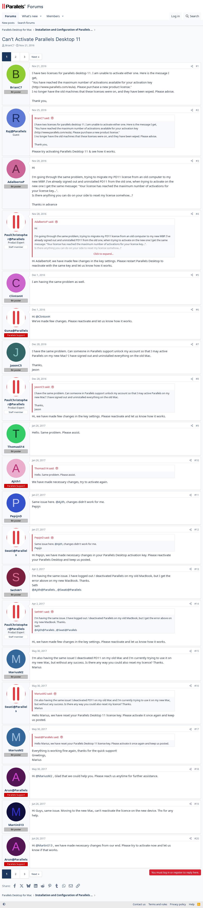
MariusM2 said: (43, 693)
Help (191, 904)
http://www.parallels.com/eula (54, 87)
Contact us (139, 904)
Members (53, 16)
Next (34, 57)
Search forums (26, 23)
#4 (197, 214)
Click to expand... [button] (103, 254)
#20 (196, 838)
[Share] (191, 66)
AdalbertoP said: (44, 221)
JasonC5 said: (42, 387)
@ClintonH (43, 316)
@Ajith (60, 502)
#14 (196, 603)
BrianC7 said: (42, 118)
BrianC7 (9, 45)
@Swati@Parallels (69, 590)
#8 (197, 379)
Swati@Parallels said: (46, 737)
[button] (41, 16)
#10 (196, 460)
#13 (196, 569)
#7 (197, 344)
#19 (196, 804)
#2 (197, 110)
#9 (197, 425)
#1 (197, 66)
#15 (196, 651)
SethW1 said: (42, 612)
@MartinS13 (44, 845)
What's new (30, 16)
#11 (196, 495)
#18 (196, 769)
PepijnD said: (42, 537)
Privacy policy (178, 904)
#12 (196, 529)
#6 (197, 309)
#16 (196, 685)
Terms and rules (157, 904)
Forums (10, 16)
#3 (197, 161)
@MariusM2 (44, 776)
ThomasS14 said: (44, 468)
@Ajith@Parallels (43, 590)
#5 (197, 275)
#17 (196, 729)
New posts (8, 23)
